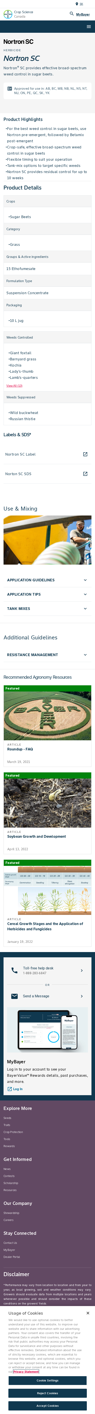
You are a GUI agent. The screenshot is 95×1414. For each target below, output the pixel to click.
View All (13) (14, 385)
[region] (47, 1360)
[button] (47, 580)
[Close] (88, 1313)
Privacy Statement (26, 1372)
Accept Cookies (47, 1406)
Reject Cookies (47, 1393)
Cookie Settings (48, 1380)
